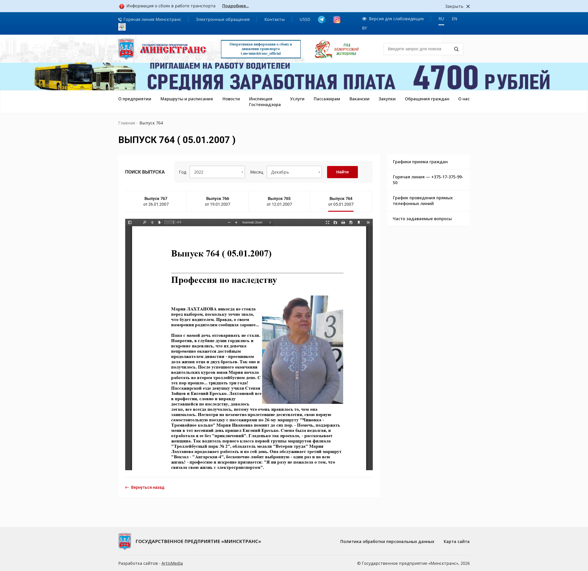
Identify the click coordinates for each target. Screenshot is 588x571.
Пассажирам (327, 98)
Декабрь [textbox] (280, 172)
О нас (464, 98)
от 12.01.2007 (279, 201)
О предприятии (134, 98)
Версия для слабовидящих (396, 18)
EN (454, 18)
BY (364, 28)
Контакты (274, 19)
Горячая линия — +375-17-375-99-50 (428, 179)
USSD (305, 19)
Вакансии (359, 98)
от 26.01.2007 (156, 201)
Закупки (387, 98)
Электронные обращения (223, 19)
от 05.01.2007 (340, 201)
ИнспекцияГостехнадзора (265, 101)
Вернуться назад (147, 487)
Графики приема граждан (420, 161)
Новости (231, 98)
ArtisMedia (172, 563)
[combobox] (217, 172)
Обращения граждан (427, 98)
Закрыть (454, 6)
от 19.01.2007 (217, 201)
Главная (126, 123)
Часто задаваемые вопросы (422, 218)
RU (441, 18)
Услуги (297, 98)
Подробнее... (235, 5)
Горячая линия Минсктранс (151, 19)
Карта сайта (457, 541)
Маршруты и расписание (186, 98)
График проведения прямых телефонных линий (423, 200)
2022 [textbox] (198, 172)
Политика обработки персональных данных (387, 541)
